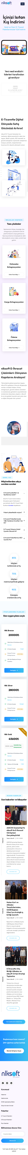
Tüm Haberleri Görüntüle (14, 1022)
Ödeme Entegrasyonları (14, 338)
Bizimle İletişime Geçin (14, 1051)
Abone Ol (12, 1141)
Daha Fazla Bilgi (13, 274)
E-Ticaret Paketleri (6, 1116)
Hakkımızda (4, 1098)
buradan (11, 505)
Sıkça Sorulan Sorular (7, 1105)
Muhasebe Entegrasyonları (14, 265)
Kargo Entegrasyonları (14, 302)
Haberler (3, 1094)
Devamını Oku (13, 871)
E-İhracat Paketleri (6, 1120)
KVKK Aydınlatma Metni (8, 1102)
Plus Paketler (5, 1123)
